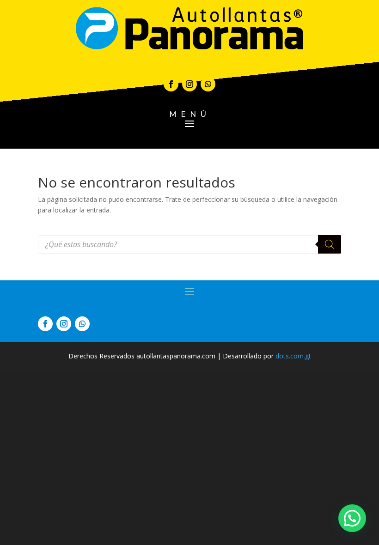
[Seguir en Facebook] (171, 84)
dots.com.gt (293, 355)
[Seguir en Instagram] (189, 84)
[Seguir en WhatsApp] (208, 84)
